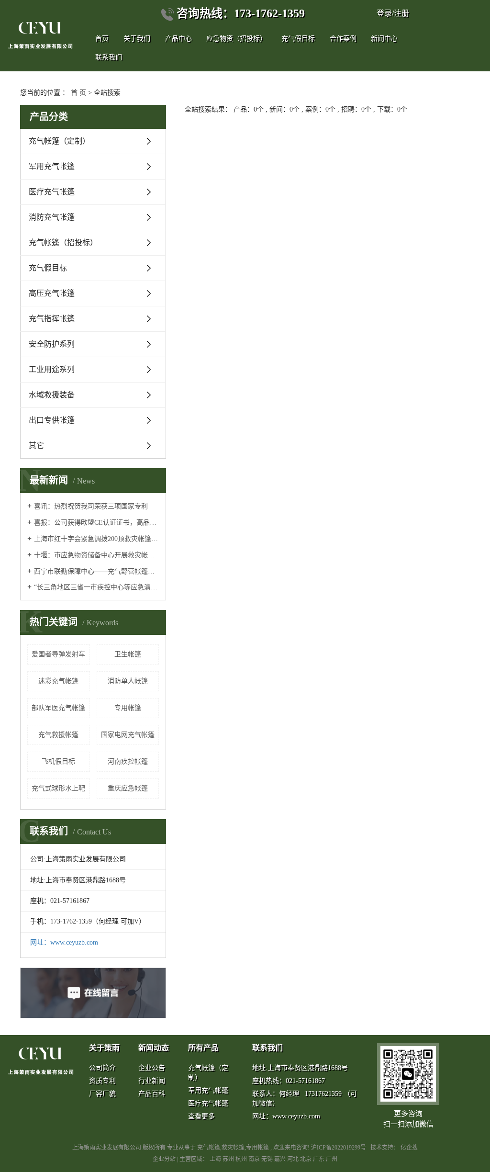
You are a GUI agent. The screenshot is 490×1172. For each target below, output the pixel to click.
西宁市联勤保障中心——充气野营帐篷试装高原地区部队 (96, 571)
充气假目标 (298, 38)
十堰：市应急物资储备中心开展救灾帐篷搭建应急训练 (96, 555)
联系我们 (267, 1048)
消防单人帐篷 (128, 681)
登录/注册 (393, 13)
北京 (306, 1159)
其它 (36, 445)
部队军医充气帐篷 (58, 707)
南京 (254, 1159)
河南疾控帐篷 (128, 761)
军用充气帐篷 (52, 166)
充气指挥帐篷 (52, 319)
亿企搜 (409, 1147)
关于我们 (136, 38)
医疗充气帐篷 (52, 192)
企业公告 (151, 1067)
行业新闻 (151, 1080)
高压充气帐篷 (52, 293)
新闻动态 (153, 1048)
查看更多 (201, 1116)
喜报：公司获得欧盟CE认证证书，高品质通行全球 (96, 522)
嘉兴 (280, 1159)
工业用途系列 (52, 369)
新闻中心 (384, 38)
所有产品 (203, 1048)
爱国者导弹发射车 (58, 654)
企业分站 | (166, 1159)
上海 (216, 1159)
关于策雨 (104, 1048)
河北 (293, 1159)
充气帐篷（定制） (59, 141)
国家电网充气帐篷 (128, 734)
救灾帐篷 (233, 1147)
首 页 (78, 92)
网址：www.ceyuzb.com (64, 942)
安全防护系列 (52, 344)
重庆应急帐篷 (128, 788)
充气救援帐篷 (58, 734)
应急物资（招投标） (236, 38)
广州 (331, 1159)
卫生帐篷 (127, 654)
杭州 (241, 1159)
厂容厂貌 (102, 1093)
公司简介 (102, 1067)
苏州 (229, 1159)
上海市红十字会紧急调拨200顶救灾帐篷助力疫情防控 (96, 538)
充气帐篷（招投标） (63, 242)
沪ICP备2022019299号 (338, 1147)
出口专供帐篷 (52, 420)
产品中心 (178, 38)
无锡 (267, 1159)
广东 (319, 1159)
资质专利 (102, 1080)
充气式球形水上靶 (58, 788)
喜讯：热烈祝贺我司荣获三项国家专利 (91, 506)
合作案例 (343, 38)
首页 (102, 38)
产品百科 (151, 1093)
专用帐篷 (127, 707)
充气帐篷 (208, 1147)
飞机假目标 (58, 761)
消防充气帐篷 (52, 217)
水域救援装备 (52, 395)
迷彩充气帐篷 (58, 681)
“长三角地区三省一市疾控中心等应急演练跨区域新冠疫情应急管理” (96, 587)
